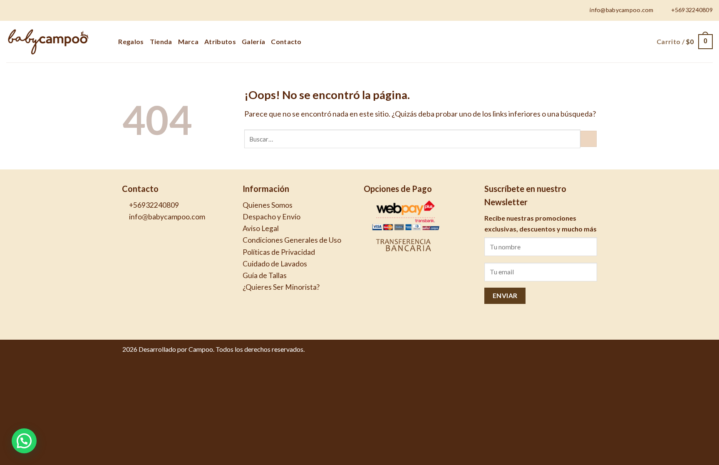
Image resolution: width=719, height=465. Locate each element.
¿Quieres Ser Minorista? (281, 287)
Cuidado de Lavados (275, 263)
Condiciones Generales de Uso (292, 240)
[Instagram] (592, 353)
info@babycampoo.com (166, 216)
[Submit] (588, 139)
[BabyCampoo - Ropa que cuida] (47, 42)
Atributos (220, 41)
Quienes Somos (268, 205)
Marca (188, 41)
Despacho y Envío (271, 216)
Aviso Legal (261, 228)
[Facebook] (582, 353)
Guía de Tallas (265, 275)
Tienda (161, 41)
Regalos (131, 41)
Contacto (286, 41)
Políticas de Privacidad (279, 252)
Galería (253, 41)
